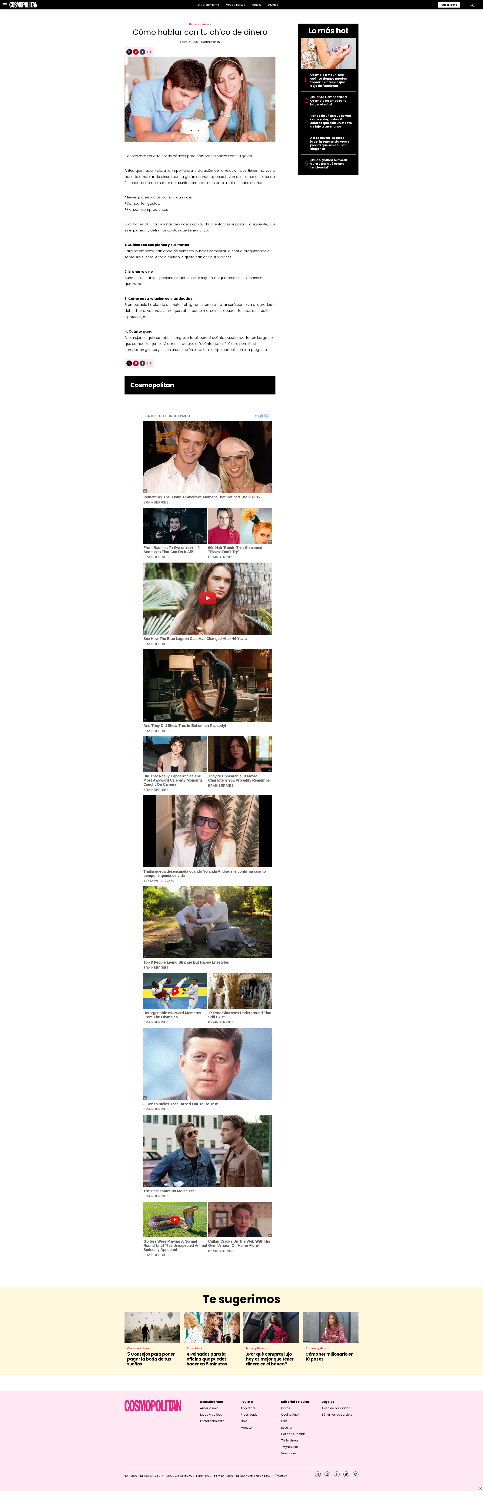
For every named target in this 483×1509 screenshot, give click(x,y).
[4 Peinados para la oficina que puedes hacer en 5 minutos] (212, 1327)
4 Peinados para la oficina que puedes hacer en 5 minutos (207, 1359)
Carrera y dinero (200, 24)
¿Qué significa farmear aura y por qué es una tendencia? (328, 163)
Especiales (194, 1348)
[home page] (23, 5)
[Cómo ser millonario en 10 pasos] (330, 1327)
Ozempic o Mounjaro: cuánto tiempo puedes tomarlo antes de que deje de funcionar (328, 80)
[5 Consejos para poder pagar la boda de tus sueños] (152, 1327)
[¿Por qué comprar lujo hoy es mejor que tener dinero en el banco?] (271, 1327)
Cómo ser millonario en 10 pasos (329, 1356)
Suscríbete (449, 5)
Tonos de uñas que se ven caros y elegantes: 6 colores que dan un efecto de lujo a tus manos (331, 121)
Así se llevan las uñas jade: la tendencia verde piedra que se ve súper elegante (329, 143)
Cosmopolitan (210, 42)
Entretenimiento (208, 5)
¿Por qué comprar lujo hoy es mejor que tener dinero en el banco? (270, 1359)
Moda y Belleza (235, 5)
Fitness (256, 5)
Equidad (273, 5)
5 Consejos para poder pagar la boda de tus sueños (151, 1359)
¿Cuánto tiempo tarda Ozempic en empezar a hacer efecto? (328, 100)
